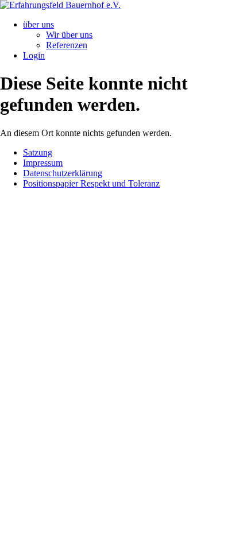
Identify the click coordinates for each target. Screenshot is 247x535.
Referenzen (66, 45)
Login (34, 55)
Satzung (37, 152)
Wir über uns (69, 35)
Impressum (43, 163)
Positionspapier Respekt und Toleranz (91, 183)
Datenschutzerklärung (62, 173)
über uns (38, 24)
